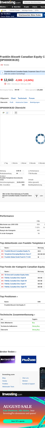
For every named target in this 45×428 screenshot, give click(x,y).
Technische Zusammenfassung (16, 314)
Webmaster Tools (8, 387)
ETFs (36, 10)
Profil (11, 102)
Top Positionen (8, 296)
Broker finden (7, 351)
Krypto (26, 7)
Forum (31, 98)
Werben (25, 381)
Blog (4, 378)
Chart (13, 98)
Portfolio (5, 384)
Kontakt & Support (28, 384)
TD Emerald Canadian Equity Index (16, 275)
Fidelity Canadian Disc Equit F (15, 284)
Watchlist (17, 7)
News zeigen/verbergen (15, 112)
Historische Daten (22, 102)
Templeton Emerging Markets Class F (17, 254)
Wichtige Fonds (27, 10)
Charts (34, 7)
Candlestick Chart (3, 112)
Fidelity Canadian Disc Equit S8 (15, 281)
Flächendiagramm (7, 112)
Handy (4, 381)
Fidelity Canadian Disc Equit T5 (15, 287)
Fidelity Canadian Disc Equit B (15, 278)
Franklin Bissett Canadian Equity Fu (17, 251)
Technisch (22, 98)
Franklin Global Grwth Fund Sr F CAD (17, 257)
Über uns (25, 378)
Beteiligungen (35, 102)
